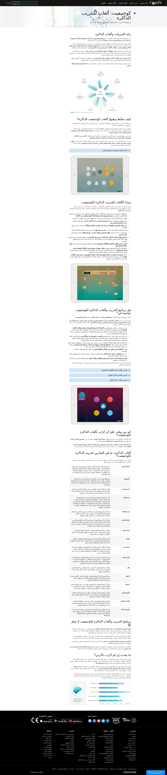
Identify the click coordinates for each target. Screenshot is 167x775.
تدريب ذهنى (132, 749)
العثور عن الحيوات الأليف (88, 736)
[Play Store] (61, 721)
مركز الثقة (54, 769)
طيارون (72, 740)
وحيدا (111, 745)
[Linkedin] (90, 721)
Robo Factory (109, 747)
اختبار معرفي (144, 3)
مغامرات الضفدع (90, 745)
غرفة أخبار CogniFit (103, 769)
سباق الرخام (109, 760)
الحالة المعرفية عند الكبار (67, 749)
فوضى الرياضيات (108, 757)
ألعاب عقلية (91, 762)
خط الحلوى (92, 747)
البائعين (134, 736)
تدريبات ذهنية (132, 740)
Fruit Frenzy (109, 738)
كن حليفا (88, 769)
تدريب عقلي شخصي (130, 747)
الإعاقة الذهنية (48, 749)
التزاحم (93, 734)
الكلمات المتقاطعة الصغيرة (105, 736)
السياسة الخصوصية (121, 769)
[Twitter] (103, 721)
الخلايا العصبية (48, 740)
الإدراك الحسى (47, 755)
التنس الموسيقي (108, 762)
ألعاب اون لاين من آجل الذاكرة (86, 760)
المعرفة (49, 745)
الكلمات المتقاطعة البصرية (105, 753)
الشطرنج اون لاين (108, 734)
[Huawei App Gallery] (75, 721)
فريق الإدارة (112, 769)
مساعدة (72, 769)
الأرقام (93, 751)
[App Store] (46, 721)
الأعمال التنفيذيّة (47, 753)
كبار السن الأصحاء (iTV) (67, 745)
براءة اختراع (132, 734)
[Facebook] (108, 721)
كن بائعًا (83, 769)
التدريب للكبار (70, 747)
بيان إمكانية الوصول (63, 769)
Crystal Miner (109, 743)
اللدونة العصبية (47, 743)
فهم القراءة (132, 753)
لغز (94, 749)
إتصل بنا (77, 769)
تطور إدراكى (132, 738)
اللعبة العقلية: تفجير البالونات (87, 755)
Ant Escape (109, 749)
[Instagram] (94, 721)
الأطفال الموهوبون (130, 755)
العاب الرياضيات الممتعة (129, 751)
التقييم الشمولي (69, 743)
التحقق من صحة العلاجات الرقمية (64, 734)
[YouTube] (99, 721)
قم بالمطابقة (109, 755)
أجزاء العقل (48, 738)
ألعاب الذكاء (91, 757)
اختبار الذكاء (132, 760)
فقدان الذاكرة (48, 747)
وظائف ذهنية (48, 751)
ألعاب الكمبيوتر (70, 736)
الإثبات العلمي (123, 3)
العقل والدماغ (48, 734)
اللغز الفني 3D (91, 743)
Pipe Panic (110, 740)
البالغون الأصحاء (69, 738)
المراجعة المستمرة (68, 751)
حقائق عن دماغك (47, 736)
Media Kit (94, 769)
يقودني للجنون (109, 751)
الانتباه (50, 757)
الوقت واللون (91, 740)
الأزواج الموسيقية (90, 738)
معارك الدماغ (132, 757)
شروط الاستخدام (132, 769)
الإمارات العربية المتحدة (129, 772)
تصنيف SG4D (70, 753)
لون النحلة (92, 753)
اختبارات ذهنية (132, 743)
